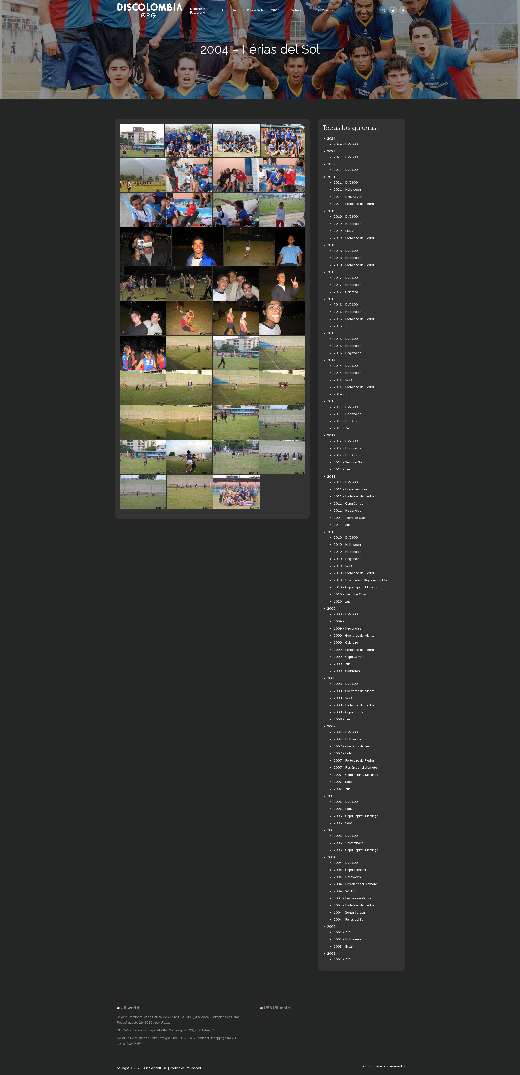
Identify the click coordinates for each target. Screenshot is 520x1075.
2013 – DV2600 (346, 407)
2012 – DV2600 (346, 441)
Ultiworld (130, 1007)
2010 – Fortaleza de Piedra (354, 573)
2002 (331, 953)
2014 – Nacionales (347, 373)
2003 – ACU (343, 932)
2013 (331, 401)
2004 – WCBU (345, 891)
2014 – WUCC (345, 380)
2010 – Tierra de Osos (350, 594)
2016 (331, 299)
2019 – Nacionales (347, 224)
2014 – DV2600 (346, 366)
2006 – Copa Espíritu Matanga (356, 816)
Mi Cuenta (325, 10)
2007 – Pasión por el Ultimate (355, 767)
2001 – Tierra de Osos (350, 517)
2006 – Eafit (343, 809)
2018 (331, 245)
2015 (331, 333)
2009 (331, 608)
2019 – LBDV (344, 231)
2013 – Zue (342, 428)
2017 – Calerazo (346, 292)
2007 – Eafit (343, 753)
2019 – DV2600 (346, 216)
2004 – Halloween (347, 877)
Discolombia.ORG (154, 1068)
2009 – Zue (342, 664)
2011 (331, 476)
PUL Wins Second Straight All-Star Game (147, 1030)
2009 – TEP (343, 621)
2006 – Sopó (343, 823)
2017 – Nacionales (347, 285)
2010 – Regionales (347, 559)
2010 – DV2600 (346, 537)
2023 (331, 151)
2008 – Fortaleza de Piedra (354, 705)
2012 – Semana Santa (350, 462)
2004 (331, 857)
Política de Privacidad (185, 1068)
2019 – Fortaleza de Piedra (354, 238)
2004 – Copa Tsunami (350, 870)
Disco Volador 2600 (263, 10)
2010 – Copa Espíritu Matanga (356, 587)
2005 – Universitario (348, 843)
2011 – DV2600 (346, 482)
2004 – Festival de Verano (353, 898)
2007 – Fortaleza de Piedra (354, 760)
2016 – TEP (343, 326)
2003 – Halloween (347, 939)
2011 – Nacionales (347, 510)
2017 (331, 272)
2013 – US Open (346, 421)
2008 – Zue (342, 719)
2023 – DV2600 (346, 157)
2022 (331, 164)
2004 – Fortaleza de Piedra (354, 905)
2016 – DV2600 (346, 304)
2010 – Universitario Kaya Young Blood (362, 580)
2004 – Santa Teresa (349, 912)
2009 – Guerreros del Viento (354, 635)
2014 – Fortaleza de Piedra (354, 387)
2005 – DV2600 (346, 836)
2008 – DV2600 (346, 684)
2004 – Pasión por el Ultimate (355, 884)
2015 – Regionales (347, 353)
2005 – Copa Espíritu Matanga (356, 850)
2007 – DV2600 (346, 732)
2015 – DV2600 (346, 339)
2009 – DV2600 (346, 614)
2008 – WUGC (345, 698)
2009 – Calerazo (346, 642)
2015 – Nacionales (347, 346)
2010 (331, 532)
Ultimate (229, 10)
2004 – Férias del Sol (349, 919)
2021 (331, 177)
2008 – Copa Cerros (348, 712)
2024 (331, 138)
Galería (296, 10)
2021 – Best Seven (348, 197)
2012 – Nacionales (347, 448)
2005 (331, 830)
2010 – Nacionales (347, 552)
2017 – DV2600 (346, 277)
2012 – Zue (342, 469)
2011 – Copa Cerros (348, 503)
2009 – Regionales (347, 628)
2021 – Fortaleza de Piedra (354, 204)
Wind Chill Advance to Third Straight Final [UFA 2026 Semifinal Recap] (168, 1038)
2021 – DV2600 (346, 182)
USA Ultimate (277, 1007)
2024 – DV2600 (346, 144)
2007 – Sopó (343, 782)
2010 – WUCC (345, 566)
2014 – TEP (343, 394)
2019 (331, 211)
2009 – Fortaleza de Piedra (354, 650)
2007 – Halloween (347, 739)
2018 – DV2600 (346, 251)
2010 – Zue (342, 601)
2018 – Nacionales (347, 258)
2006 (331, 796)
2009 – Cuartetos (347, 671)
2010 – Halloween (347, 544)
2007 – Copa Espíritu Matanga (356, 775)
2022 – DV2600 (346, 170)
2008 (331, 678)
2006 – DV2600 (346, 802)
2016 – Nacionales (347, 312)
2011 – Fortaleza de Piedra (354, 496)
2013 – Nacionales (347, 414)
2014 (331, 360)
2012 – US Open (346, 455)
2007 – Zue (342, 789)
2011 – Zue (342, 525)
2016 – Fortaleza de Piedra (354, 319)
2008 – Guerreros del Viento (354, 691)
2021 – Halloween (347, 189)
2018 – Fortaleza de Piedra (354, 265)
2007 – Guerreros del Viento (354, 746)
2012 (331, 435)
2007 (331, 726)
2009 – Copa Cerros (348, 657)
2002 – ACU (343, 959)
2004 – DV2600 (346, 863)
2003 (331, 926)
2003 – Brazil (343, 946)
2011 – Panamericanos (351, 489)
